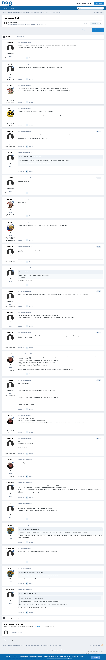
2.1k (11, 122)
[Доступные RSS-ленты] (102, 645)
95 (11, 56)
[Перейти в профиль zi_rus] (10, 227)
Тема (47, 650)
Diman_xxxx (10, 590)
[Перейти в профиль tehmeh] (10, 318)
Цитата (31, 57)
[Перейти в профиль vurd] (10, 359)
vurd (10, 354)
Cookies (63, 650)
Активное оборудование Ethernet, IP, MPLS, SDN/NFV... (31, 24)
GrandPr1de (10, 483)
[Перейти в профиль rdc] (10, 509)
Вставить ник (21, 57)
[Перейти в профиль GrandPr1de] (10, 488)
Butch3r (10, 85)
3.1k (11, 367)
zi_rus (10, 222)
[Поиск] (102, 8)
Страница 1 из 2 (21, 36)
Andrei (10, 525)
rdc (10, 504)
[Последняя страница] (14, 37)
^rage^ (10, 268)
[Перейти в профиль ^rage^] (10, 273)
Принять (95, 657)
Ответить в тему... (17, 632)
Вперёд (10, 36)
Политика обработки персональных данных (92, 653)
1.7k (11, 603)
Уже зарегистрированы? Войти (83, 3)
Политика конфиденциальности (95, 651)
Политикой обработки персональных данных (59, 658)
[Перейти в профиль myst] (10, 69)
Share (86, 23)
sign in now (38, 626)
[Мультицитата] (27, 58)
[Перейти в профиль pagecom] (5, 23)
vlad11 (10, 108)
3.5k (11, 99)
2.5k (11, 235)
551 (11, 326)
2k (10, 77)
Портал (12, 8)
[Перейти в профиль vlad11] (10, 113)
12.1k (11, 538)
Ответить (98, 30)
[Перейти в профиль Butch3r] (10, 90)
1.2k (11, 281)
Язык (42, 650)
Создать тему (86, 30)
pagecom (14, 22)
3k (10, 517)
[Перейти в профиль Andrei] (10, 530)
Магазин (6, 8)
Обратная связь (55, 650)
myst (10, 64)
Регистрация (99, 3)
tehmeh (10, 312)
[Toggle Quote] (20, 156)
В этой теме (95, 8)
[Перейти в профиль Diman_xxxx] (10, 595)
